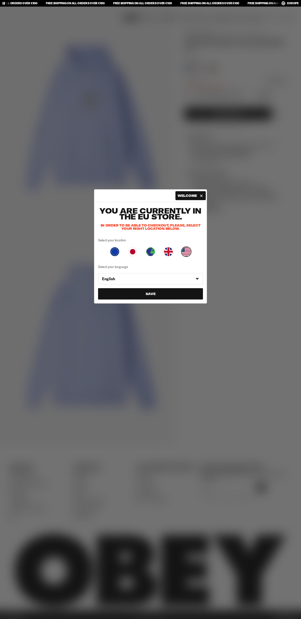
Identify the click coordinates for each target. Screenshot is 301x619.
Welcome (187, 196)
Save (151, 294)
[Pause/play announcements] (4, 3)
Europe (293, 3)
